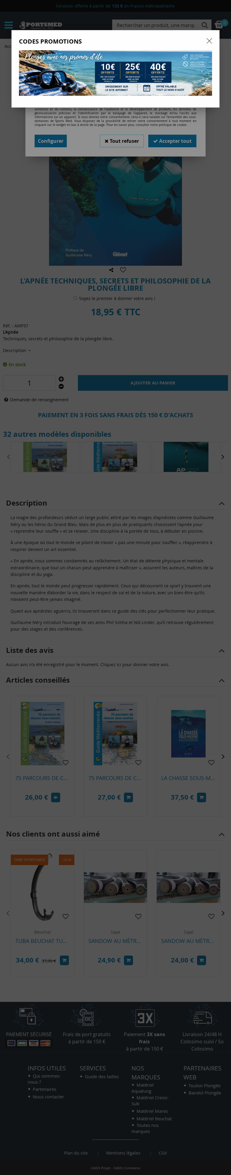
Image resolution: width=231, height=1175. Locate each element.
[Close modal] (209, 41)
